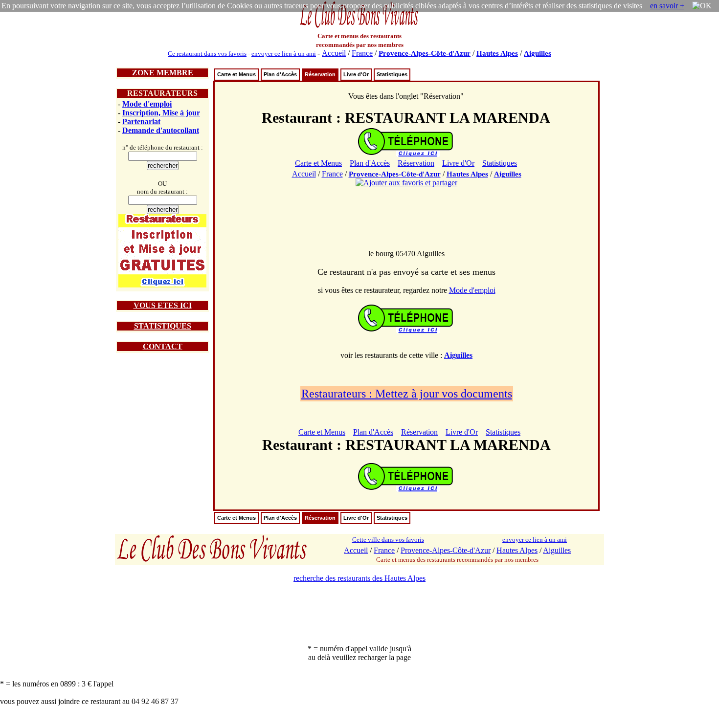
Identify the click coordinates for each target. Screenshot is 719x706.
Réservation (320, 74)
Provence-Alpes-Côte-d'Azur (425, 53)
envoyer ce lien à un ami (283, 53)
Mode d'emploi (147, 104)
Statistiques (392, 74)
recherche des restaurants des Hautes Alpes (359, 578)
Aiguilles (537, 53)
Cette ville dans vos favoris (388, 539)
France (362, 53)
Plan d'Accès (280, 74)
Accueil (334, 53)
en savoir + (667, 5)
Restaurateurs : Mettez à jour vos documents (406, 393)
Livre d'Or (356, 74)
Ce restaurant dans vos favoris (207, 53)
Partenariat (141, 121)
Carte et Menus (236, 74)
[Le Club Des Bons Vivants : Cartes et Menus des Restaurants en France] (359, 26)
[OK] (702, 5)
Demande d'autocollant (160, 130)
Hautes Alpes (497, 53)
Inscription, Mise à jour (161, 113)
